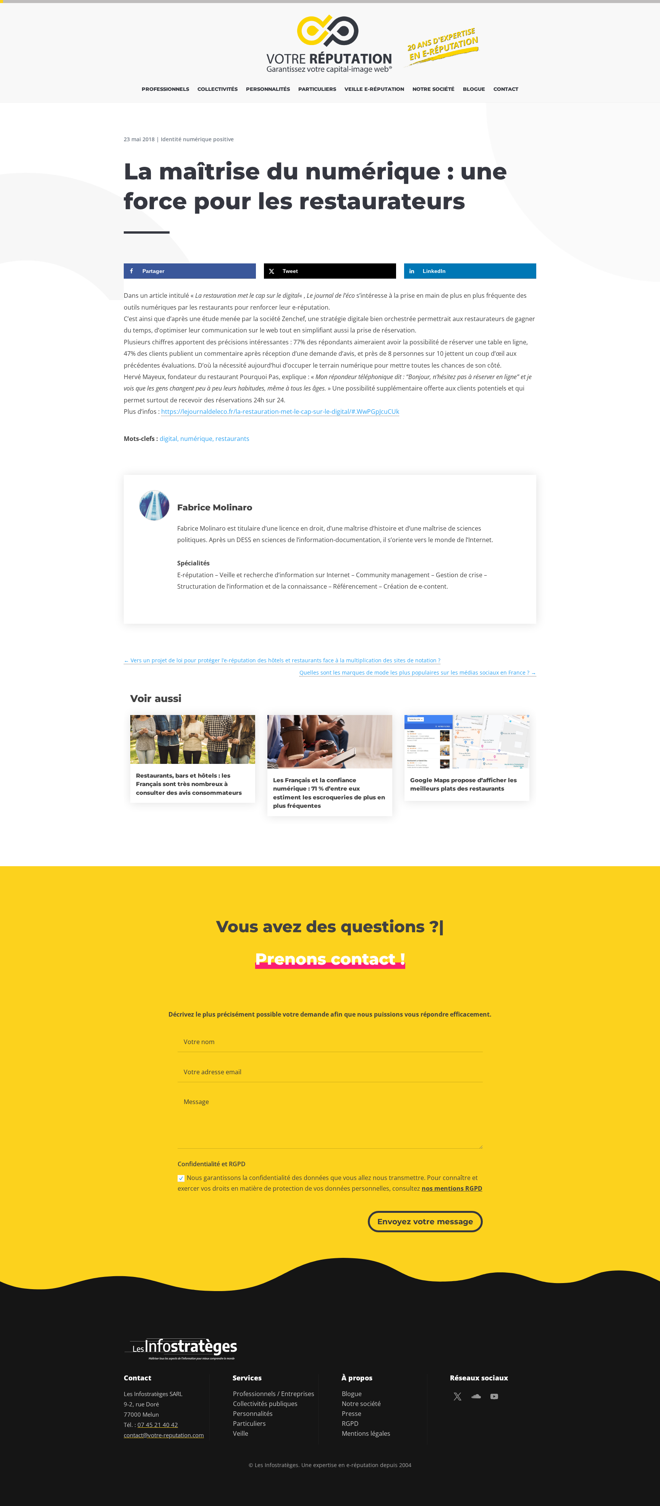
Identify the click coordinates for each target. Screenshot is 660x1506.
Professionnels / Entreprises (273, 1394)
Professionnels (165, 89)
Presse (351, 1413)
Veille (240, 1433)
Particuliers (317, 89)
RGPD (350, 1423)
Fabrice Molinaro (214, 507)
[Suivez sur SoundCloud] (476, 1396)
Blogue (474, 89)
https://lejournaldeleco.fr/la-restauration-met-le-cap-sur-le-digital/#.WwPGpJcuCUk (280, 411)
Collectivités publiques (265, 1403)
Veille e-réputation (374, 89)
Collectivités (217, 89)
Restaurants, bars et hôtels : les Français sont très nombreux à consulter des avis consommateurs (189, 784)
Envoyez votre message (425, 1221)
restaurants (232, 438)
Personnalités (268, 89)
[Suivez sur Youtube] (494, 1396)
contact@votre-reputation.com (164, 1435)
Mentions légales (366, 1433)
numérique (196, 438)
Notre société (433, 89)
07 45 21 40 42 (158, 1425)
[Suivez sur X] (457, 1396)
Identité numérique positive (197, 139)
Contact (505, 89)
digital (168, 438)
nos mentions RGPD (452, 1188)
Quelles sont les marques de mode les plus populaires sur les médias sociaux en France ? (417, 672)
